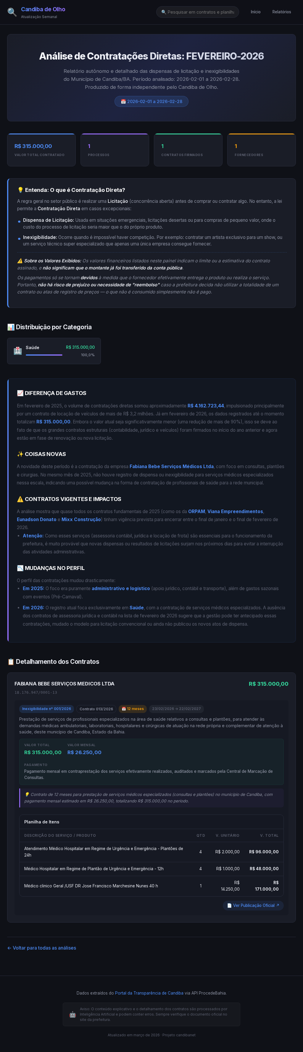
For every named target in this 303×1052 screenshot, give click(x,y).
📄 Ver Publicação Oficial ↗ (253, 905)
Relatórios (282, 11)
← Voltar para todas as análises (41, 948)
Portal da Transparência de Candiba (149, 993)
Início (256, 11)
